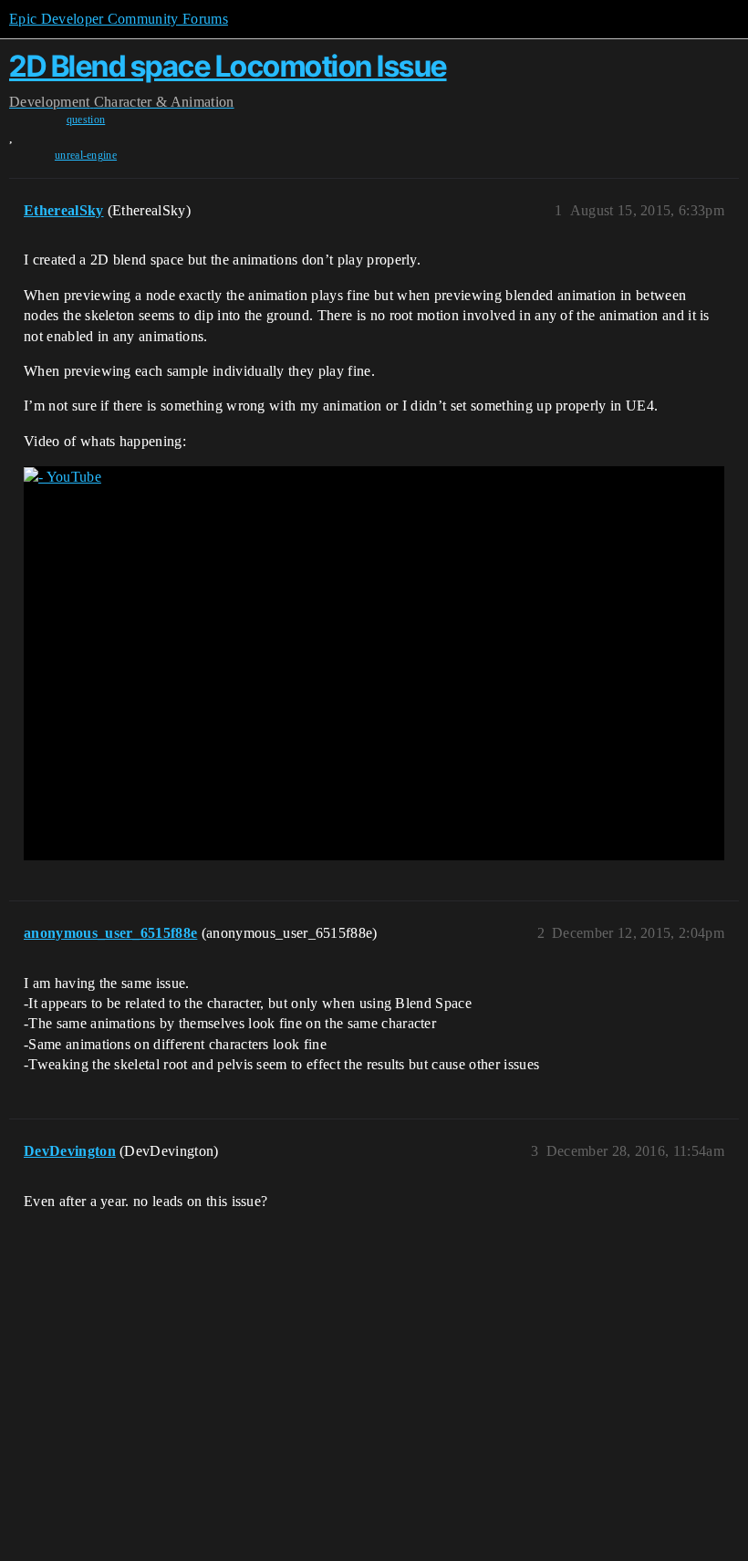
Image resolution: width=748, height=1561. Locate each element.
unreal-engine (86, 155)
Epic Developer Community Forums (118, 18)
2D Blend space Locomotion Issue (228, 66)
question (86, 119)
